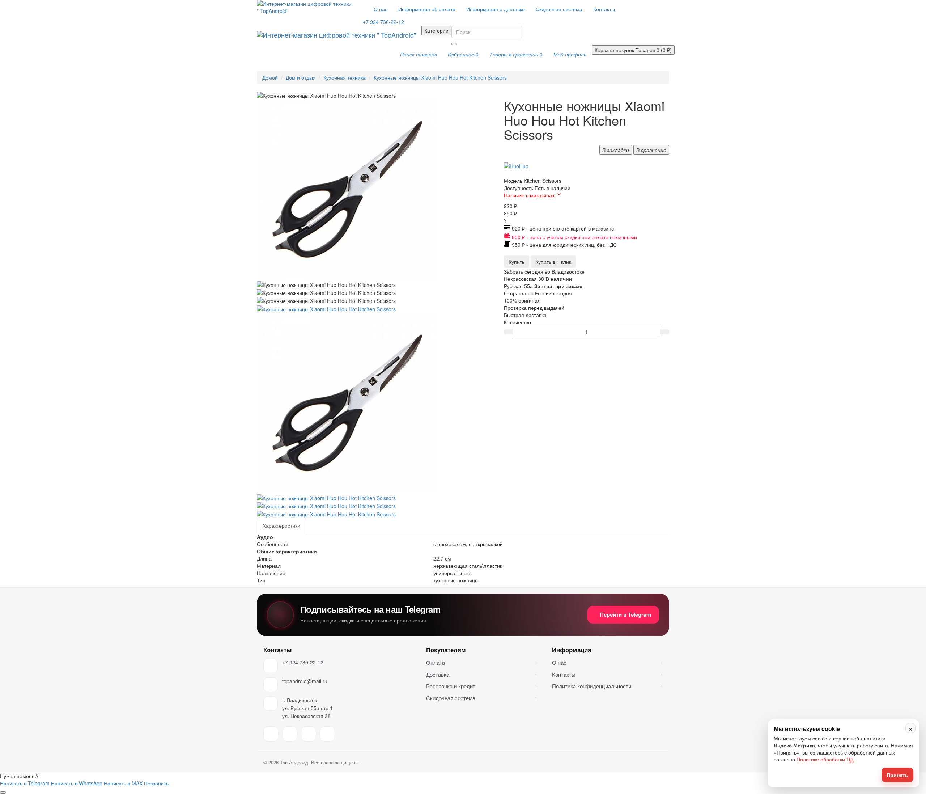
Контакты (604, 9)
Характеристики (281, 525)
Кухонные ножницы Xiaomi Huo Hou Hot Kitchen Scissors (440, 77)
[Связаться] (3, 792)
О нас (380, 9)
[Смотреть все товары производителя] (516, 166)
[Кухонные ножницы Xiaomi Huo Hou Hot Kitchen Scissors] (326, 308)
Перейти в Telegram (625, 614)
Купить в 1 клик (553, 261)
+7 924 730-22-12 (302, 662)
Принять (897, 774)
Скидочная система (559, 9)
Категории (436, 30)
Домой (270, 77)
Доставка (481, 674)
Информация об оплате (426, 9)
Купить (516, 261)
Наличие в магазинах (529, 195)
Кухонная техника (344, 77)
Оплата (481, 662)
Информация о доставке (495, 9)
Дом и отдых (300, 77)
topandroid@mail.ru (304, 681)
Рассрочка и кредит (481, 686)
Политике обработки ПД (825, 759)
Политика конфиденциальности (607, 686)
